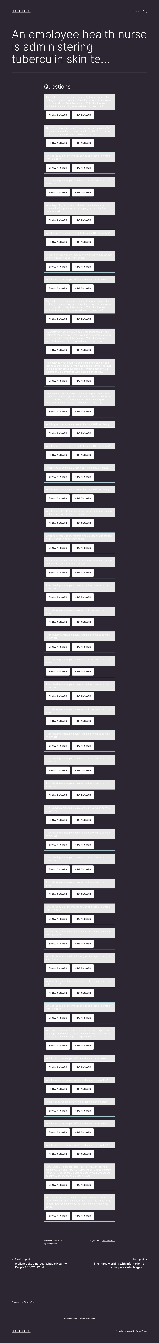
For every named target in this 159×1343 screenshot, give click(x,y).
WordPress (141, 1331)
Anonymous (52, 1243)
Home (136, 11)
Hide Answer (83, 115)
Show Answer (58, 115)
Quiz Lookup (21, 11)
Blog (144, 11)
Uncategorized (108, 1240)
